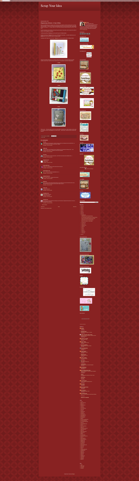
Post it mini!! (82, 378)
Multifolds (82, 440)
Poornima (44, 199)
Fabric (81, 422)
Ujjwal (44, 181)
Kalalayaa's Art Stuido (84, 338)
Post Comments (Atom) (48, 208)
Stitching (82, 452)
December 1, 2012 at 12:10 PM (47, 173)
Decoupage (82, 417)
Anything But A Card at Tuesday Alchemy (87, 219)
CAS (81, 410)
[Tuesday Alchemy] (89, 57)
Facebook (82, 468)
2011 (81, 234)
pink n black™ (83, 360)
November (83, 222)
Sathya (44, 187)
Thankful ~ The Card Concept (85, 342)
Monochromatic (83, 439)
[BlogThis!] (52, 136)
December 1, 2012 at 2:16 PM (47, 190)
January (83, 232)
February (83, 231)
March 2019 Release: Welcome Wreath (86, 345)
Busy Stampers (83, 390)
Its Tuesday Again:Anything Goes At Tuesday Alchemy (89, 217)
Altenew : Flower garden (84, 339)
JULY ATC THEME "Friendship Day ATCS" (86, 381)
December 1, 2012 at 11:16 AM (47, 167)
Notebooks (82, 441)
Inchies (82, 430)
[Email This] (51, 136)
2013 (81, 212)
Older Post (74, 206)
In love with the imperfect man (85, 361)
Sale (81, 448)
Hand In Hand (83, 377)
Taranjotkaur (45, 193)
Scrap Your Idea (51, 5)
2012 (81, 213)
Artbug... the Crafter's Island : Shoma (86, 334)
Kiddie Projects (83, 431)
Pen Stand (82, 442)
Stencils (82, 451)
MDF (81, 433)
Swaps (82, 453)
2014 (81, 211)
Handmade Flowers (83, 428)
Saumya (87, 22)
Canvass (82, 407)
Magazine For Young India (85, 397)
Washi (81, 459)
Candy (44, 137)
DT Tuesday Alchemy (84, 421)
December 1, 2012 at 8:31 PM (47, 196)
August (83, 226)
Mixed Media (82, 438)
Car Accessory (83, 408)
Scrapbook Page (83, 449)
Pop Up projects (83, 444)
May (82, 227)
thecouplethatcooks (84, 393)
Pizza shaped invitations (84, 358)
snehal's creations (84, 357)
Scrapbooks (82, 450)
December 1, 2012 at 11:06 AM (47, 145)
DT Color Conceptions (84, 419)
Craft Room (82, 413)
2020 (81, 206)
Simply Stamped (83, 351)
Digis (81, 418)
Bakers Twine (83, 402)
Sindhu (59, 62)
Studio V (82, 374)
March (83, 230)
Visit (83, 324)
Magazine (82, 432)
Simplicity (82, 328)
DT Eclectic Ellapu (83, 420)
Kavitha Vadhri (45, 165)
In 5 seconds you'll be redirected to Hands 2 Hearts (87, 375)
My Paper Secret (83, 354)
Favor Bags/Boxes (83, 423)
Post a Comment (44, 204)
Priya (44, 154)
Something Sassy (83, 367)
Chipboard (82, 411)
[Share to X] (53, 136)
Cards (81, 409)
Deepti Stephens (45, 170)
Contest (82, 412)
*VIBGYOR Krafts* (84, 331)
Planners (82, 443)
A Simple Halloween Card (84, 355)
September (83, 225)
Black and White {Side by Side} (85, 370)
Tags (81, 454)
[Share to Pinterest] (55, 136)
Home (59, 206)
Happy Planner (83, 429)
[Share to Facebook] (54, 136)
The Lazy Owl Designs (84, 348)
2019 (81, 207)
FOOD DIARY (83, 384)
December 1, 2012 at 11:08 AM (47, 151)
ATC (81, 401)
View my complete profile (83, 29)
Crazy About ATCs (84, 380)
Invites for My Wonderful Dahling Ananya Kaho (88, 218)
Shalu (59, 106)
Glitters (82, 427)
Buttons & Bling (83, 341)
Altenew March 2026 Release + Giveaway (86, 332)
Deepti (59, 85)
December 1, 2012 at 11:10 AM (47, 162)
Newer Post (42, 206)
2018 (81, 208)
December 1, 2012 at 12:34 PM (47, 178)
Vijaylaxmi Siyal (45, 176)
